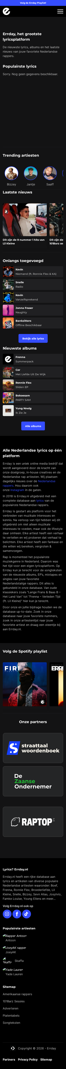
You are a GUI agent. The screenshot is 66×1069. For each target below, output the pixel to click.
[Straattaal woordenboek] (33, 748)
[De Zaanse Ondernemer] (33, 781)
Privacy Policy (28, 1059)
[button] (60, 11)
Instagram (17, 490)
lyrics (40, 500)
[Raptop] (33, 822)
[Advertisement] (33, 112)
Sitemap (46, 1059)
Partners (9, 1059)
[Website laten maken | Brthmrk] (33, 801)
